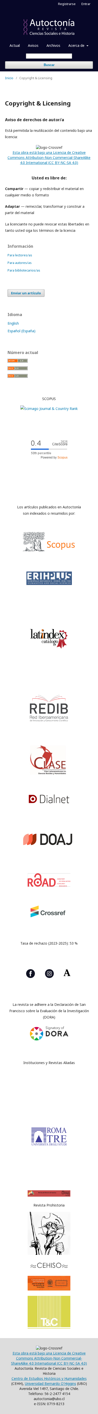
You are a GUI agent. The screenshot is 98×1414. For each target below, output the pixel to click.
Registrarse (67, 4)
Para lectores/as (20, 255)
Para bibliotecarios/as (24, 270)
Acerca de (76, 45)
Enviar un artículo (26, 293)
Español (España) (21, 330)
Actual (15, 45)
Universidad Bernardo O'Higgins (50, 1383)
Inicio (9, 78)
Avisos (33, 45)
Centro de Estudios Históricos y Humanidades (49, 1378)
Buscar (49, 65)
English (13, 323)
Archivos (53, 45)
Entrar (85, 4)
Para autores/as (20, 262)
